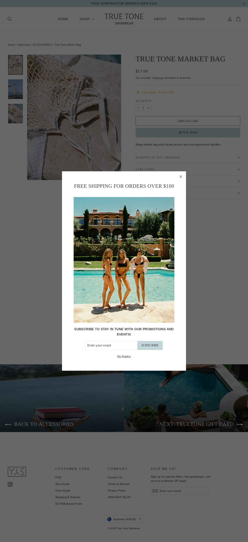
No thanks (124, 356)
